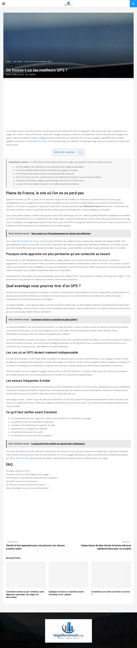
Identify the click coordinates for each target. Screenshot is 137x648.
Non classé (10, 66)
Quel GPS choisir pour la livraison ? (22, 481)
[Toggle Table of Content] (79, 152)
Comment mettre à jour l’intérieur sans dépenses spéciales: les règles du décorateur (25, 594)
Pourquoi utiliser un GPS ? (18, 471)
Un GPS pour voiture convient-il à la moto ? (26, 484)
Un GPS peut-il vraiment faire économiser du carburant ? (32, 477)
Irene (10, 74)
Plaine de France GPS (42, 141)
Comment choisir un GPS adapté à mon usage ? (28, 474)
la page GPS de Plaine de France (24, 241)
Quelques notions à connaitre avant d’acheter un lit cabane (66, 593)
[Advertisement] (68, 108)
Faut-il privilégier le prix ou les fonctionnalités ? (27, 488)
